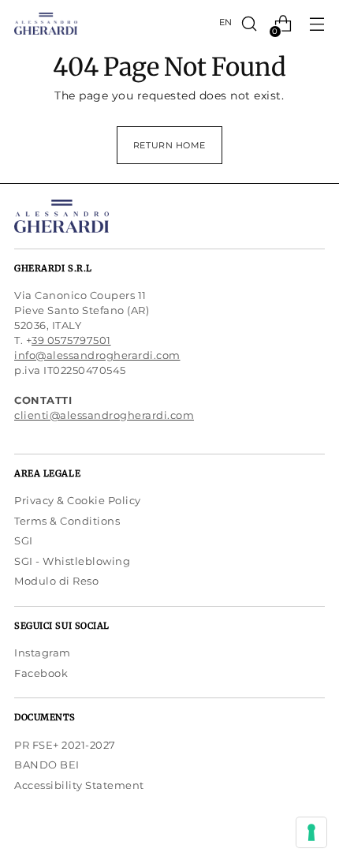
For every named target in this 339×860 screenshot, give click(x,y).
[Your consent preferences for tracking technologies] (311, 832)
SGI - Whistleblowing (72, 561)
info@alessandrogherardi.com (97, 355)
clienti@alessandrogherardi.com (104, 415)
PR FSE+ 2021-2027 (65, 744)
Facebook (41, 673)
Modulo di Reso (56, 580)
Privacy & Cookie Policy (77, 500)
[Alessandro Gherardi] (45, 24)
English (225, 22)
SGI (23, 540)
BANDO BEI (47, 764)
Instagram (42, 652)
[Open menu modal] (316, 24)
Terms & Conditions (67, 520)
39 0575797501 (71, 340)
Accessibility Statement (79, 785)
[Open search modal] (249, 24)
